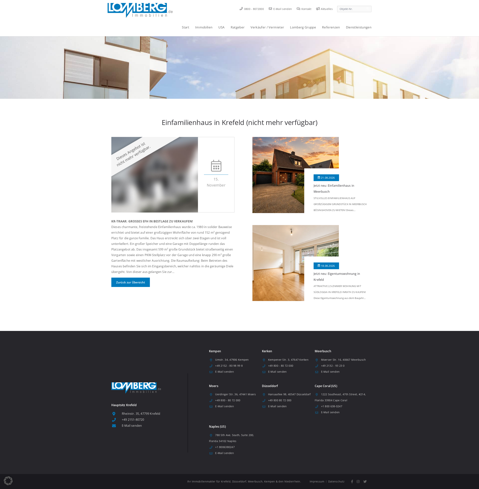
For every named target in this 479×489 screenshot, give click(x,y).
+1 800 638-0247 (331, 406)
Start (185, 27)
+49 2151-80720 (133, 420)
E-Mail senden (282, 9)
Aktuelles (326, 9)
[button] (8, 481)
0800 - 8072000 (253, 9)
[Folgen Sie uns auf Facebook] (352, 482)
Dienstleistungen (358, 27)
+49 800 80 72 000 (280, 400)
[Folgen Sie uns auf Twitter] (365, 482)
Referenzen (331, 27)
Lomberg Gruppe (303, 27)
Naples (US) (217, 426)
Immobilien (203, 27)
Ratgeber (238, 27)
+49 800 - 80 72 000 (280, 365)
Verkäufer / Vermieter (267, 27)
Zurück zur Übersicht (130, 282)
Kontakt (306, 9)
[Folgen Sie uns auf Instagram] (358, 482)
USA (221, 27)
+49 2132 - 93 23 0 (333, 365)
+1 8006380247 (225, 447)
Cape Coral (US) (326, 386)
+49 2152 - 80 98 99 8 (229, 365)
